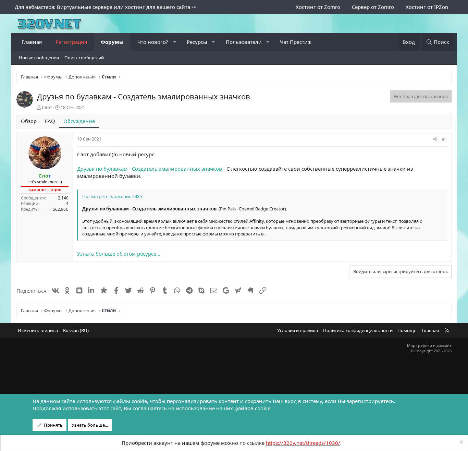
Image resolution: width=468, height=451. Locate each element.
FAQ (50, 121)
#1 (444, 139)
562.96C (61, 209)
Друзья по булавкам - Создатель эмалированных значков (149, 168)
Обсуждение (79, 121)
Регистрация (71, 41)
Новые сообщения (39, 57)
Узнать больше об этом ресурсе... (118, 253)
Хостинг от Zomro (318, 6)
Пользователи (244, 41)
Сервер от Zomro (373, 6)
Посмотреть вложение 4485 (112, 196)
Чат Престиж (295, 41)
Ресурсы (197, 41)
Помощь (407, 330)
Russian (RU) (76, 330)
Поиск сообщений (84, 57)
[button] (174, 42)
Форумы (112, 41)
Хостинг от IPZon (427, 6)
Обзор (29, 121)
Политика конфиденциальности (358, 330)
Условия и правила (297, 330)
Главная (32, 41)
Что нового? (152, 41)
